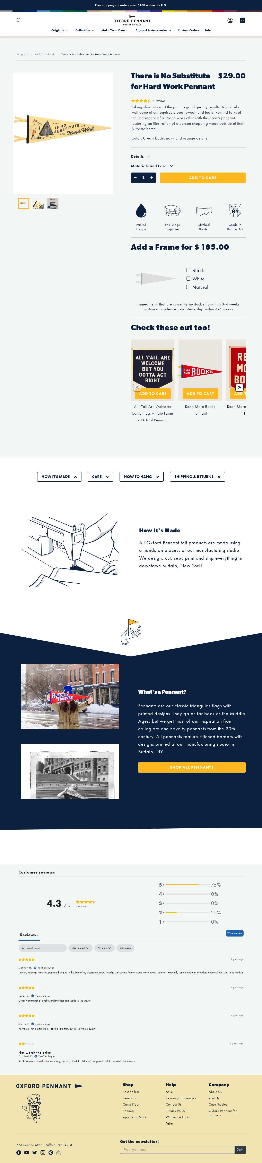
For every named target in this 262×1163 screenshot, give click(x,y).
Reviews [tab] (29, 935)
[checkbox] (125, 948)
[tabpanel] (131, 1005)
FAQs (170, 1092)
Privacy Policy (175, 1111)
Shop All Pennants (192, 767)
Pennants (129, 1098)
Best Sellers (131, 1092)
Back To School (45, 54)
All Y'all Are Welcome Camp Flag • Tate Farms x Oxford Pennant (153, 413)
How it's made (56, 476)
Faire (169, 1123)
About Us (215, 1092)
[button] (242, 20)
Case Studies (218, 1104)
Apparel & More (135, 1117)
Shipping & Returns (193, 476)
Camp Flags (131, 1104)
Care (97, 476)
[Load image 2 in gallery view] (38, 203)
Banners (129, 1111)
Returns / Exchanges (181, 1098)
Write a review (234, 933)
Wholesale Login (178, 1117)
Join (240, 1150)
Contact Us (174, 1104)
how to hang (138, 476)
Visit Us (214, 1098)
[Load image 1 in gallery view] (23, 203)
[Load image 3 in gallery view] (52, 203)
